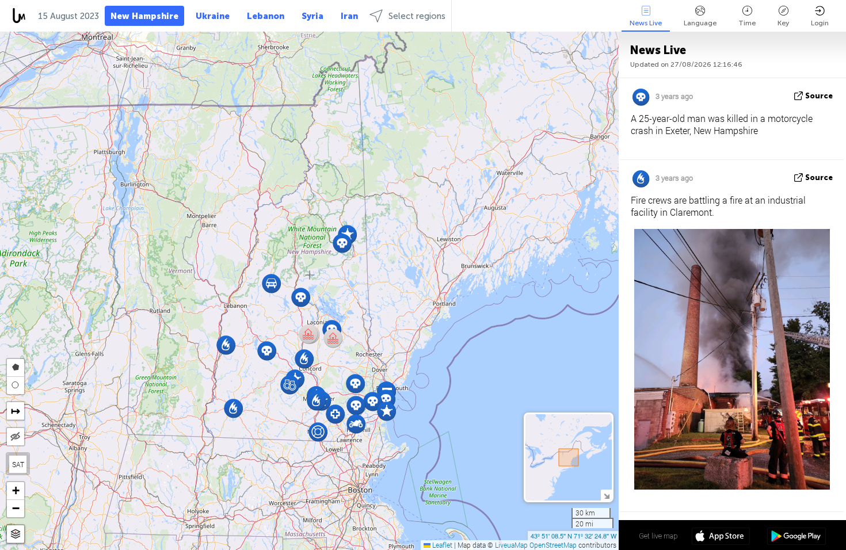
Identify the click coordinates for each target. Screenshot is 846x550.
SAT (18, 464)
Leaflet (441, 544)
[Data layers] (15, 534)
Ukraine (213, 16)
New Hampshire (144, 16)
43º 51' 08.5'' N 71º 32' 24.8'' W (573, 535)
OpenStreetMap (553, 544)
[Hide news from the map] (15, 436)
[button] (290, 384)
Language (700, 23)
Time (747, 23)
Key (783, 23)
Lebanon (265, 16)
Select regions (416, 16)
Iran (349, 16)
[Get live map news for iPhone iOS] (721, 537)
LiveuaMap (511, 544)
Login (820, 23)
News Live (646, 23)
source (819, 95)
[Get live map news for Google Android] (796, 537)
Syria (312, 16)
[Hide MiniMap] (606, 495)
